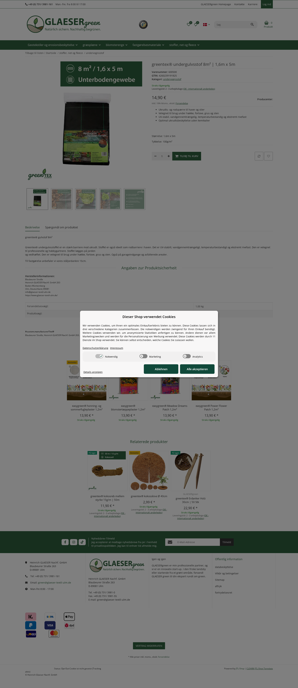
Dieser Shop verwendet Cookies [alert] (149, 316)
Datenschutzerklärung (95, 348)
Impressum (116, 348)
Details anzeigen (93, 372)
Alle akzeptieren (197, 369)
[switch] (99, 356)
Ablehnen (161, 369)
